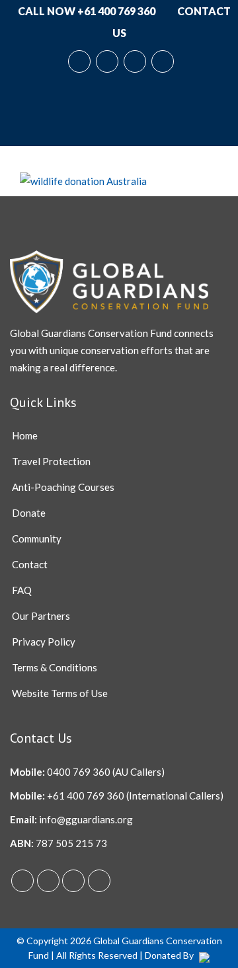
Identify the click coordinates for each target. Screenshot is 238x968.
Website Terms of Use (60, 693)
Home (25, 435)
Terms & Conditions (54, 667)
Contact (30, 564)
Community (36, 538)
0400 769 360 (78, 772)
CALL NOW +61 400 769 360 (85, 11)
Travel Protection (51, 461)
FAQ (22, 590)
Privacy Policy (43, 642)
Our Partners (41, 616)
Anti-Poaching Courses (63, 487)
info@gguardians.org (86, 819)
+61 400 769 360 (85, 795)
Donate (29, 513)
